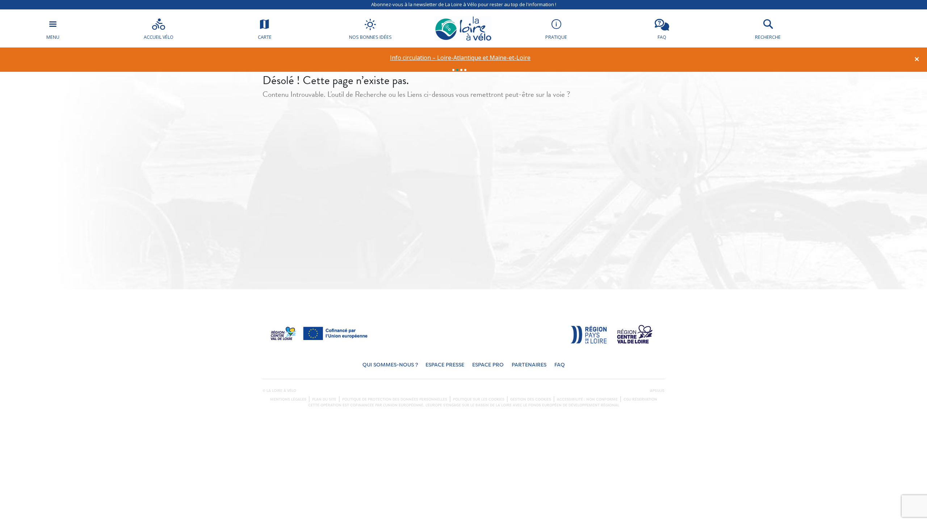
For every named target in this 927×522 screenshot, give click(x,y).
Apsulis (657, 391)
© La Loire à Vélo (279, 391)
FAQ (559, 365)
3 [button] (461, 70)
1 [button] (453, 70)
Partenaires (529, 365)
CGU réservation (640, 399)
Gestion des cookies (530, 399)
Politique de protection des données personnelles (394, 399)
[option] (460, 57)
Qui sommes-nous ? (390, 365)
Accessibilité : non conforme (587, 399)
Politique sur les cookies (478, 399)
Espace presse (444, 365)
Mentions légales (288, 399)
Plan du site (324, 399)
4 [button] (465, 70)
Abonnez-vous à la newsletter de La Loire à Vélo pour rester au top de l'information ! (463, 4)
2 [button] (457, 70)
